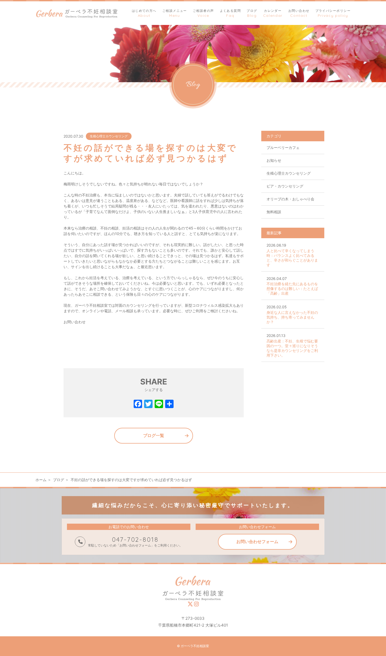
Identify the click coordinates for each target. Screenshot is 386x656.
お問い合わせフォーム (257, 541)
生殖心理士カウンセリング (109, 136)
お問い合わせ (75, 322)
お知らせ (274, 160)
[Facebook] (138, 404)
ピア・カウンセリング (285, 186)
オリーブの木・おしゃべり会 (290, 199)
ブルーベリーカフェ (283, 147)
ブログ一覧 (153, 435)
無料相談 (274, 212)
